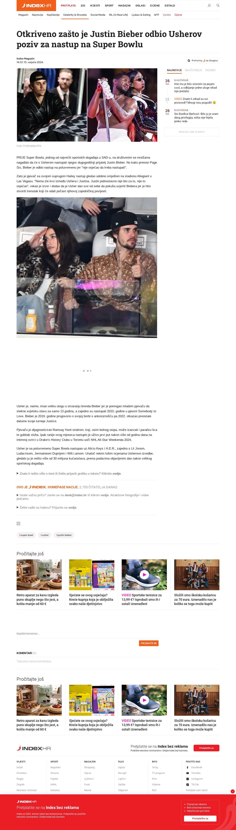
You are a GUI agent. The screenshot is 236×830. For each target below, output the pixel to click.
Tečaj (155, 767)
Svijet (20, 767)
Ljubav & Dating (141, 14)
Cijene (155, 5)
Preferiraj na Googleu (205, 60)
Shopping (89, 767)
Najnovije (37, 14)
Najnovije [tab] (174, 70)
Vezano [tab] (210, 70)
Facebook (196, 767)
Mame (87, 790)
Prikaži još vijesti (192, 132)
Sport (109, 5)
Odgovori (123, 790)
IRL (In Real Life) (118, 14)
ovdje (105, 495)
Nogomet (56, 767)
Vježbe (167, 14)
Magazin (23, 14)
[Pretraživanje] (216, 5)
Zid (83, 5)
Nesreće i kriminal (27, 790)
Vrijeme (156, 784)
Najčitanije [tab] (193, 70)
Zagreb (20, 784)
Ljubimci (89, 778)
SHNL (54, 784)
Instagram (197, 778)
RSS (154, 790)
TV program (158, 773)
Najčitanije (53, 14)
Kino (154, 778)
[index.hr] (36, 5)
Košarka (55, 790)
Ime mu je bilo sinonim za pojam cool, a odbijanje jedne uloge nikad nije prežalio (195, 86)
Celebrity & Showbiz (75, 14)
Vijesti (95, 5)
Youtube (196, 773)
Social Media (98, 14)
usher (45, 535)
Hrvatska (22, 773)
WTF (156, 14)
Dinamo (55, 773)
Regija (20, 778)
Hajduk (54, 778)
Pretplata (68, 5)
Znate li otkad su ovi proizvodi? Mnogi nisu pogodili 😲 (195, 100)
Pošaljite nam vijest (197, 790)
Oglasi (140, 5)
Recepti (122, 773)
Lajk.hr (122, 778)
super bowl (26, 535)
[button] (21, 573)
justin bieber (64, 535)
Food (87, 784)
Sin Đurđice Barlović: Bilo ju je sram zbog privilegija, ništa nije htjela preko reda (196, 116)
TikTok (195, 784)
